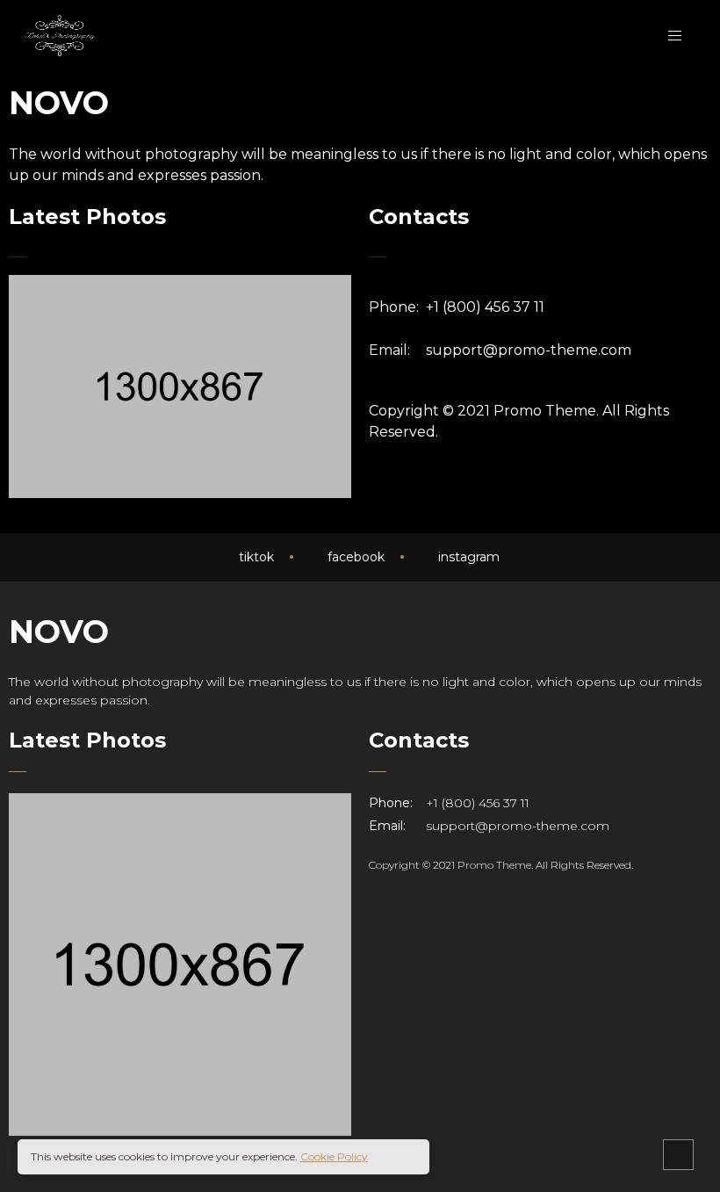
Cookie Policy (334, 1156)
